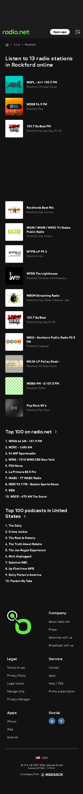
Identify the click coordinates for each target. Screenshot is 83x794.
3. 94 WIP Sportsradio (20, 453)
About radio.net (59, 621)
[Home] (7, 44)
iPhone (11, 721)
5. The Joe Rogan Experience (25, 550)
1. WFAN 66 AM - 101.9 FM (23, 441)
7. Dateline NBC (16, 562)
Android (12, 737)
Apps (52, 675)
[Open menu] (77, 32)
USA (44, 757)
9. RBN (10, 490)
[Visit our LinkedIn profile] (52, 721)
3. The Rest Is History (20, 538)
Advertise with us (60, 637)
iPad (10, 729)
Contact (54, 667)
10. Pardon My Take (18, 581)
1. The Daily (13, 525)
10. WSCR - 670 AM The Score (26, 496)
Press (53, 629)
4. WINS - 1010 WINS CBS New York (30, 459)
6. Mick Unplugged (18, 556)
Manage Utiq (15, 691)
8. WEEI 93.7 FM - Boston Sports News (32, 484)
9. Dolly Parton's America (23, 575)
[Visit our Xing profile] (61, 721)
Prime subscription (62, 691)
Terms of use (16, 667)
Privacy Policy (16, 675)
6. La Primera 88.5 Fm (20, 472)
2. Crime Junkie (16, 531)
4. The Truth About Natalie (23, 544)
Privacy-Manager (18, 699)
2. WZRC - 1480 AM (18, 447)
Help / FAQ (56, 683)
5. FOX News (14, 465)
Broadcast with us (61, 645)
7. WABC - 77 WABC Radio (23, 478)
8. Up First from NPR (19, 568)
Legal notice (15, 683)
